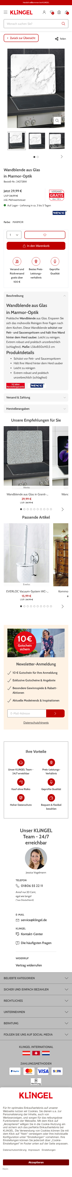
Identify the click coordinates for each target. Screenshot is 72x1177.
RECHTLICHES (13, 1000)
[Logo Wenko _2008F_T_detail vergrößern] (59, 213)
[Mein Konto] (44, 12)
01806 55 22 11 (32, 886)
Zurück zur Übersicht (22, 38)
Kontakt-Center (32, 934)
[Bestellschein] (59, 12)
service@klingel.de (34, 920)
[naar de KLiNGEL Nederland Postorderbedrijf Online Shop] (46, 1053)
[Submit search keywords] (63, 23)
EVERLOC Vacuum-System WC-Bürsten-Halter (26, 592)
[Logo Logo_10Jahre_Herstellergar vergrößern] (15, 385)
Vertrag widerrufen (29, 965)
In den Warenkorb (38, 246)
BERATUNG (11, 1023)
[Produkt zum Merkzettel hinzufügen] (44, 235)
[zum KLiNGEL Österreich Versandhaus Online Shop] (26, 1053)
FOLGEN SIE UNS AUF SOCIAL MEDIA (28, 1034)
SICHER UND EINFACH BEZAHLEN (26, 989)
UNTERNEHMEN (14, 1012)
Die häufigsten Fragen (36, 943)
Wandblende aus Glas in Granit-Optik (27, 495)
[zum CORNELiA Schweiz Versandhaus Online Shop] (36, 1053)
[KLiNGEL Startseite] (21, 12)
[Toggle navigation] (5, 12)
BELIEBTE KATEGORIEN (19, 978)
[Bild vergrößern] (57, 120)
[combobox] (36, 23)
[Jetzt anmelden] (55, 713)
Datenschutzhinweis (36, 722)
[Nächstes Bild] (62, 156)
